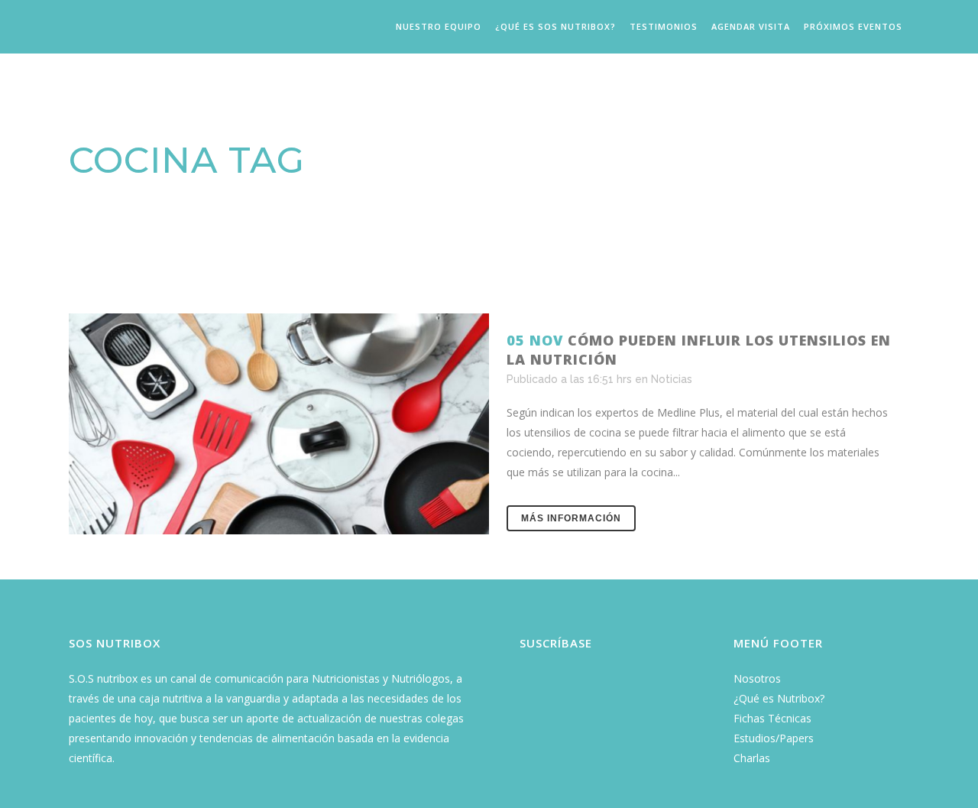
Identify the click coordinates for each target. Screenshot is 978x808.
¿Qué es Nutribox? (779, 698)
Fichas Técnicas (772, 718)
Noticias (671, 379)
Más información (571, 518)
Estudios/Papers (774, 738)
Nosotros (757, 678)
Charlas (752, 758)
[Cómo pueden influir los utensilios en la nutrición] (279, 423)
